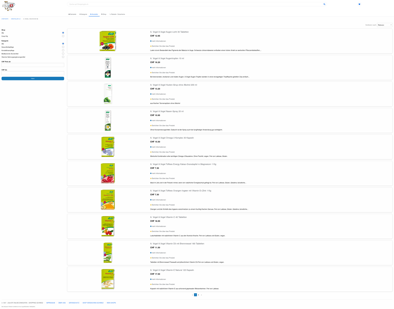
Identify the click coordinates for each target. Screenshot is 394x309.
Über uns (62, 303)
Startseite (73, 14)
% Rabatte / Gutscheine (117, 14)
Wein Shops (111, 303)
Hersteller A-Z (16, 19)
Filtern (33, 78)
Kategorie (83, 14)
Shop (104, 14)
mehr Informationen (158, 41)
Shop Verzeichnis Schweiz (93, 303)
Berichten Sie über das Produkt (163, 46)
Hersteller (94, 14)
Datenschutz (74, 303)
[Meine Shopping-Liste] (359, 4)
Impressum (50, 303)
